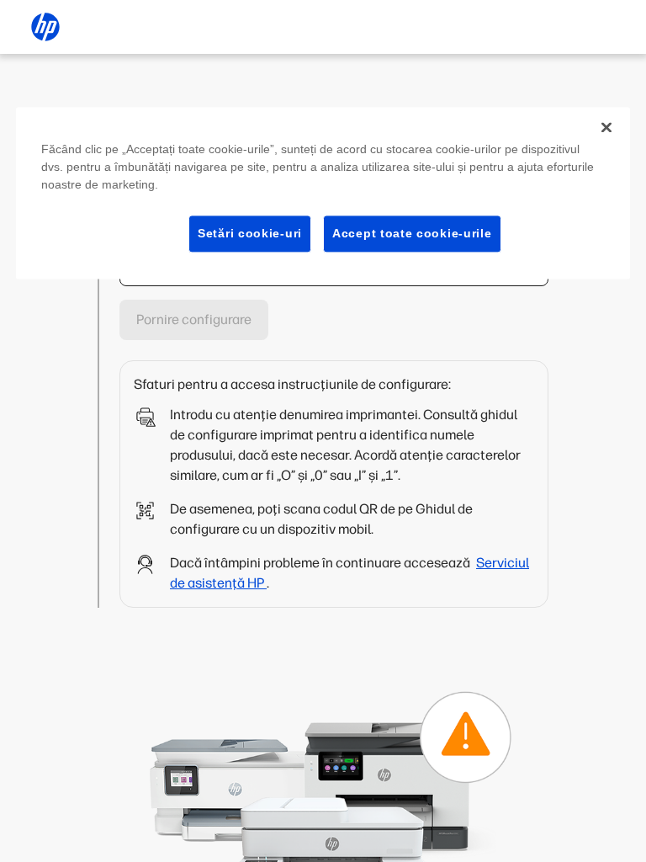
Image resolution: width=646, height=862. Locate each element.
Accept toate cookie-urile (412, 233)
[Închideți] (606, 127)
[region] (323, 193)
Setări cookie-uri (250, 233)
